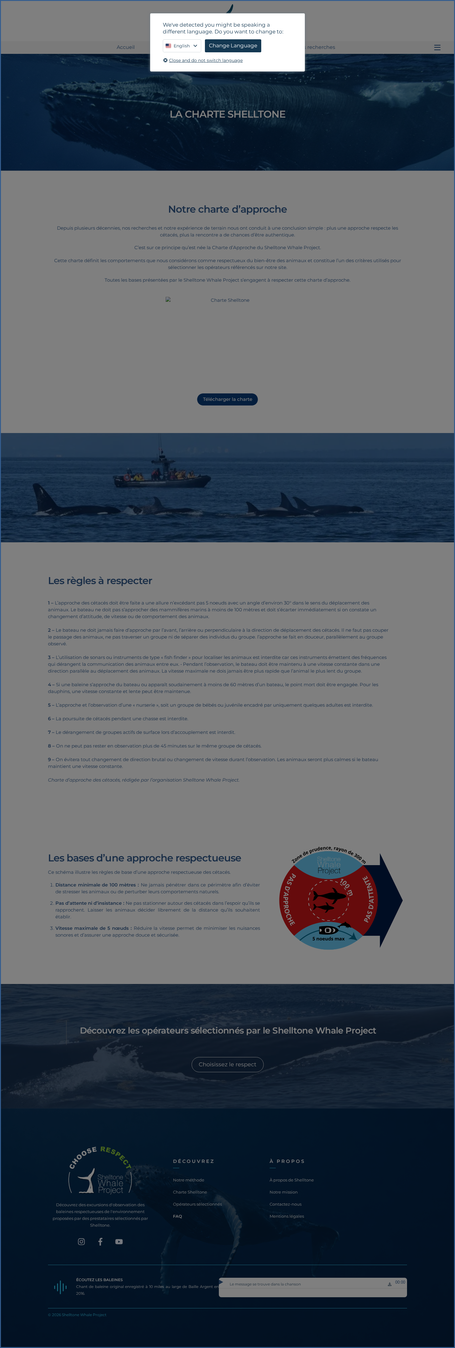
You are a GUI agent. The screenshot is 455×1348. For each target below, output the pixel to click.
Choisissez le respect (227, 1064)
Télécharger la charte (227, 399)
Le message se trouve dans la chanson (265, 1284)
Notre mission (284, 1192)
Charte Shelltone (190, 1192)
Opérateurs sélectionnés (197, 1204)
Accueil (126, 47)
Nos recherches (316, 47)
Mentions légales (287, 1216)
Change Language (233, 45)
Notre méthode (188, 1179)
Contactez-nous (285, 1204)
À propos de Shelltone (292, 1179)
